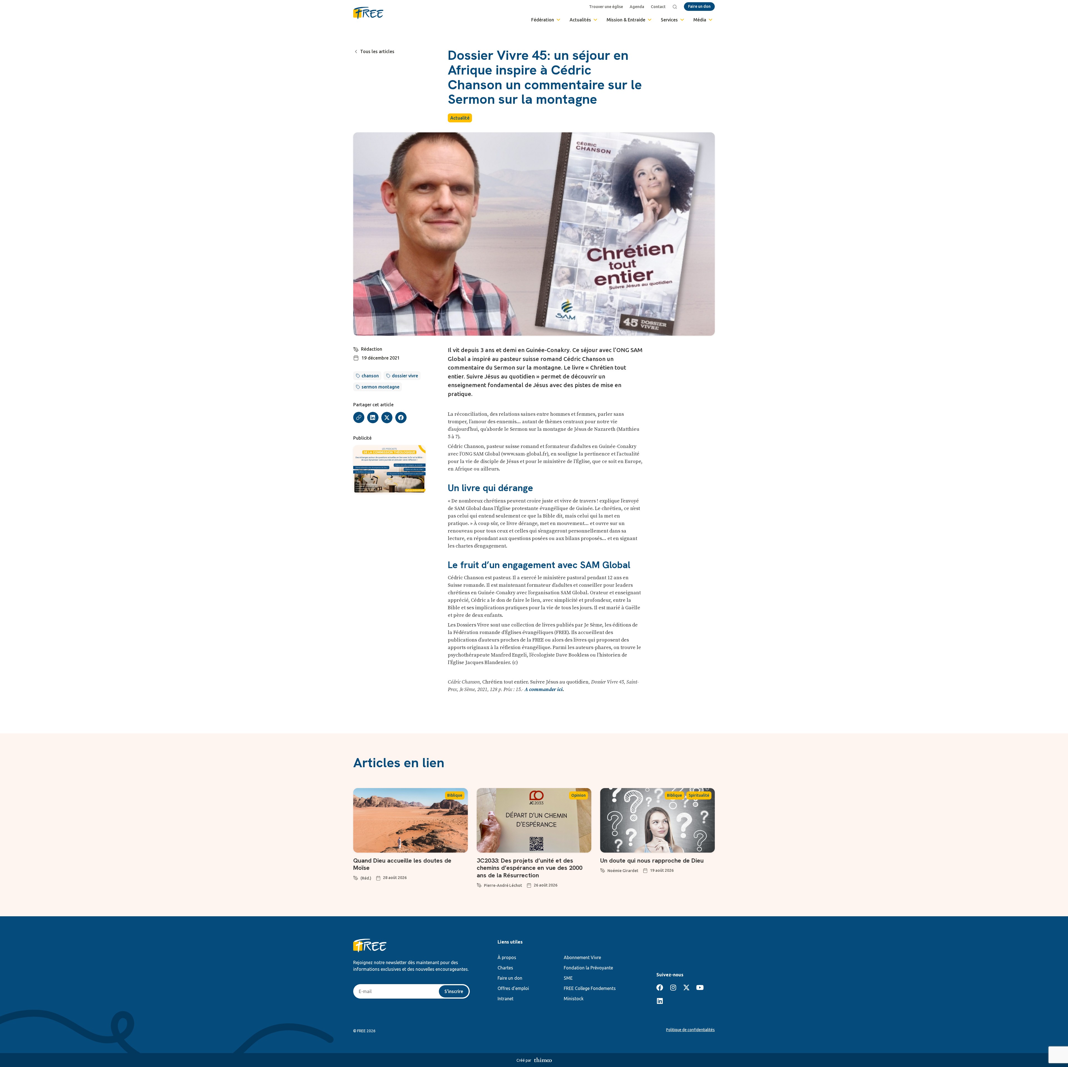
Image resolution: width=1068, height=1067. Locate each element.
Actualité (459, 117)
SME (568, 978)
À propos (507, 957)
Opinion (578, 795)
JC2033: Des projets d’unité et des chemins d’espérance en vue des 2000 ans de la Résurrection (529, 867)
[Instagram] (673, 987)
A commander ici (544, 689)
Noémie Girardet (622, 870)
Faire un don (510, 978)
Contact (658, 6)
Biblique (454, 795)
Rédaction (371, 348)
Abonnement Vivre (582, 957)
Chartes (505, 967)
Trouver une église (606, 6)
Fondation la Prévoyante (588, 967)
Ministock (574, 998)
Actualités (580, 19)
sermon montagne (380, 386)
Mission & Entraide (626, 19)
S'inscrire (453, 991)
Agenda (637, 6)
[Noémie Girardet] (602, 869)
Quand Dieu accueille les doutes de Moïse (402, 864)
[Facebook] (659, 987)
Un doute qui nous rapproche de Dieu (652, 860)
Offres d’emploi (513, 988)
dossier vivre (405, 375)
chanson (370, 375)
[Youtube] (699, 987)
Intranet (505, 998)
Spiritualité (699, 795)
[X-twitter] (686, 987)
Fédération (542, 19)
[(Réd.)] (355, 877)
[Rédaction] (356, 348)
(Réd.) (365, 878)
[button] (373, 417)
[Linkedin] (659, 1000)
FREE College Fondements (590, 988)
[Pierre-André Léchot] (479, 884)
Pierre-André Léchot (503, 885)
